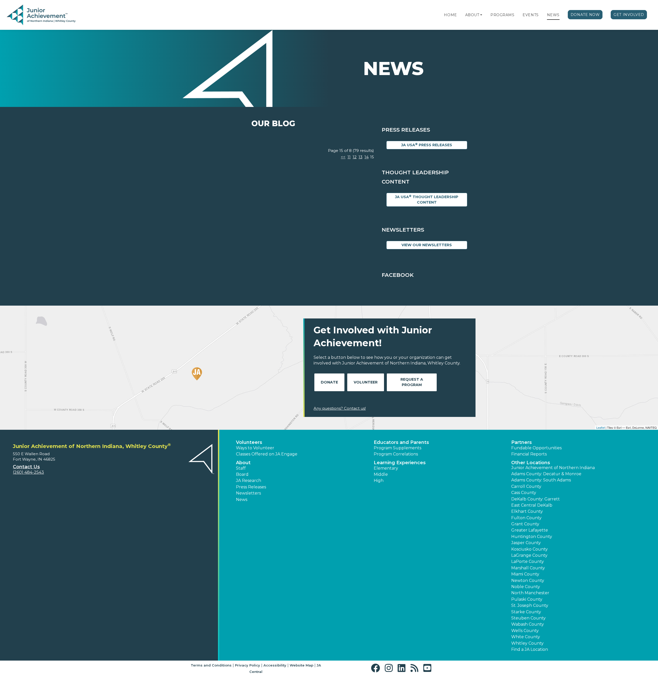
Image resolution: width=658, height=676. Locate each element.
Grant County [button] (525, 524)
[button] (481, 15)
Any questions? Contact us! (340, 408)
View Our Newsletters (426, 245)
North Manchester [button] (530, 592)
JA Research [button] (248, 480)
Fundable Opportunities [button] (536, 447)
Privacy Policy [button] (247, 665)
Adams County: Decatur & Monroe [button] (546, 473)
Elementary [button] (386, 468)
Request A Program (411, 382)
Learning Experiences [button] (400, 462)
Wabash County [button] (527, 624)
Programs (502, 15)
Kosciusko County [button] (529, 549)
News (553, 15)
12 (355, 156)
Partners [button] (521, 442)
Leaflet (600, 427)
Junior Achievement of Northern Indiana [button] (553, 467)
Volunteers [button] (249, 442)
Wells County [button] (525, 630)
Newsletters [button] (248, 493)
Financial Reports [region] (529, 454)
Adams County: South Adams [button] (541, 480)
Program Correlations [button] (396, 454)
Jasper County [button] (526, 542)
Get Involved (629, 14)
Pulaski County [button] (526, 599)
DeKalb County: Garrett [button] (535, 499)
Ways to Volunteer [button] (255, 447)
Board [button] (242, 474)
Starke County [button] (526, 611)
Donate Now (585, 14)
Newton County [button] (527, 580)
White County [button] (525, 636)
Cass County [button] (523, 492)
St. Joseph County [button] (529, 605)
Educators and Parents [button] (401, 442)
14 (366, 156)
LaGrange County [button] (529, 555)
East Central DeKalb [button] (531, 505)
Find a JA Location (529, 649)
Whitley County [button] (527, 643)
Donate (329, 382)
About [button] (243, 462)
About (472, 15)
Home (450, 15)
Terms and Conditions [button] (211, 665)
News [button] (241, 499)
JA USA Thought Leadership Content (426, 199)
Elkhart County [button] (527, 511)
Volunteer (366, 382)
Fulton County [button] (526, 517)
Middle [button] (381, 474)
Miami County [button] (525, 574)
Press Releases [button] (251, 487)
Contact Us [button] (26, 466)
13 (360, 156)
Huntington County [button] (531, 536)
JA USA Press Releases (426, 144)
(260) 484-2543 (28, 472)
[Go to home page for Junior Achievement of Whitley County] (41, 15)
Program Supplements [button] (397, 447)
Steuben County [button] (528, 618)
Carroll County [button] (526, 486)
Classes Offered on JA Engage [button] (266, 454)
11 (349, 156)
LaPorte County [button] (527, 561)
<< (343, 156)
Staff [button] (241, 468)
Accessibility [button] (274, 665)
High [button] (378, 480)
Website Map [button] (301, 665)
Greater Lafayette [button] (529, 530)
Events (530, 15)
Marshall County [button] (528, 567)
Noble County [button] (525, 586)
